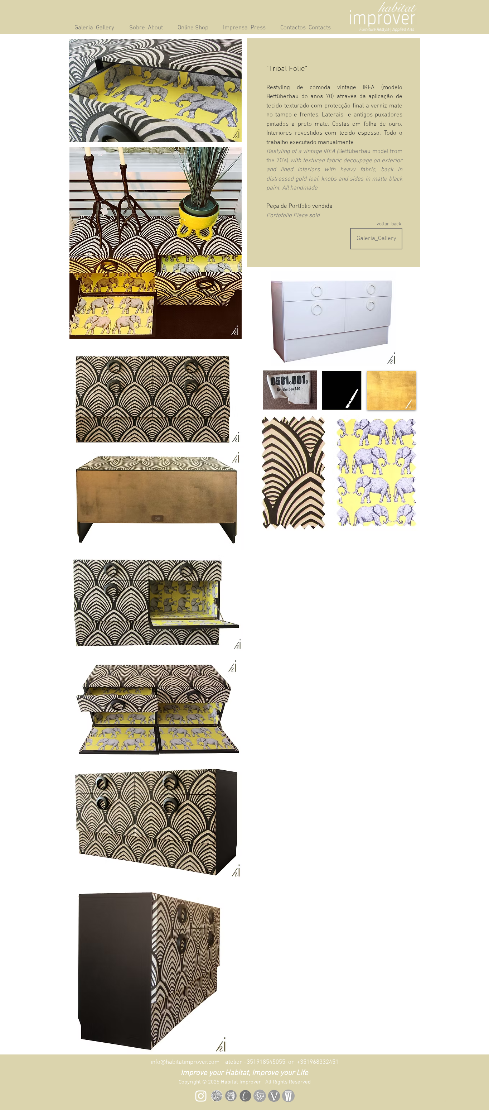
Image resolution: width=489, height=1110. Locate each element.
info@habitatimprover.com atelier (197, 1062)
